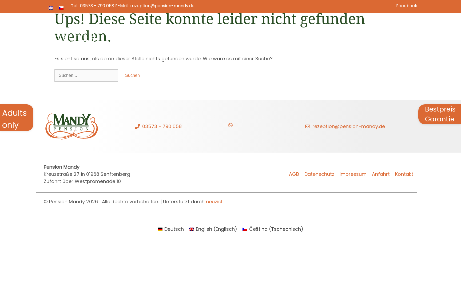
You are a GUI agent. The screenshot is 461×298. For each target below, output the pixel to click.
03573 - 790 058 (97, 6)
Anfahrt (381, 174)
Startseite (236, 32)
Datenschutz (319, 174)
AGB (294, 174)
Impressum (353, 174)
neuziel (214, 201)
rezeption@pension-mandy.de (162, 6)
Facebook (406, 6)
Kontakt (398, 32)
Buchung (331, 32)
